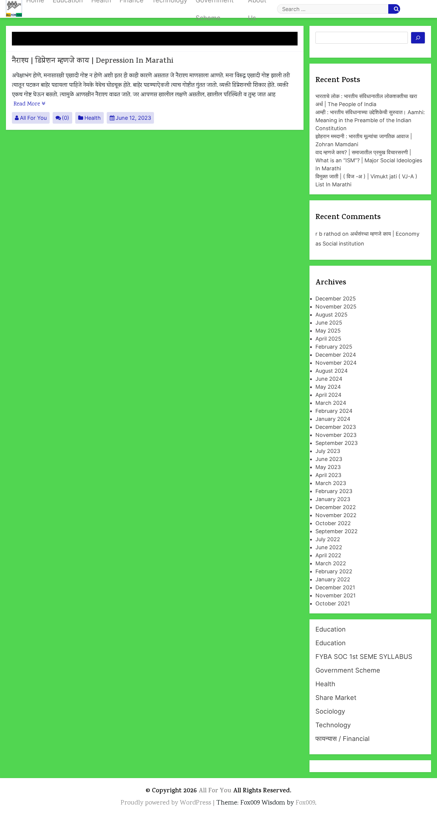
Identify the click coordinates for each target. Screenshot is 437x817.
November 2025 (335, 306)
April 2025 (328, 339)
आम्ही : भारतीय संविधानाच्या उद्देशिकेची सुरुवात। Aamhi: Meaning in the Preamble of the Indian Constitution (370, 120)
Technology (333, 725)
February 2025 (333, 347)
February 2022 (333, 571)
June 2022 (328, 547)
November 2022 (335, 515)
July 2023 (327, 451)
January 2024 (332, 419)
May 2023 (328, 467)
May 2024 (328, 387)
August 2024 (331, 371)
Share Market (335, 697)
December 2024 (335, 355)
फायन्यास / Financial (342, 738)
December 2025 (335, 298)
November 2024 (336, 363)
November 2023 (335, 435)
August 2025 (331, 314)
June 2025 (328, 322)
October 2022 (333, 523)
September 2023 (336, 443)
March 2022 (330, 563)
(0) (65, 118)
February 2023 (333, 491)
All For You (33, 118)
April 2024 (328, 395)
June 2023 (328, 459)
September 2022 (336, 531)
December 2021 (335, 587)
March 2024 (330, 403)
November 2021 (335, 595)
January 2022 (332, 579)
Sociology (330, 711)
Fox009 (305, 803)
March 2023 (330, 483)
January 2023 (332, 499)
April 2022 (328, 555)
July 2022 (327, 539)
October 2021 (332, 603)
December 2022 (335, 507)
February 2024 (334, 411)
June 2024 (328, 379)
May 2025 (328, 331)
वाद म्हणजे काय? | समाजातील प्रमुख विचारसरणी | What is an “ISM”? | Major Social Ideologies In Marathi (368, 160)
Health (92, 118)
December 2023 (335, 427)
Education (330, 629)
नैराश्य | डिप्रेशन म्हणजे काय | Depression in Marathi (92, 61)
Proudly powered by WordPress (167, 803)
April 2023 (328, 475)
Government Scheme (347, 670)
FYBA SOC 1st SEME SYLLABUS (363, 656)
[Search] (418, 38)
